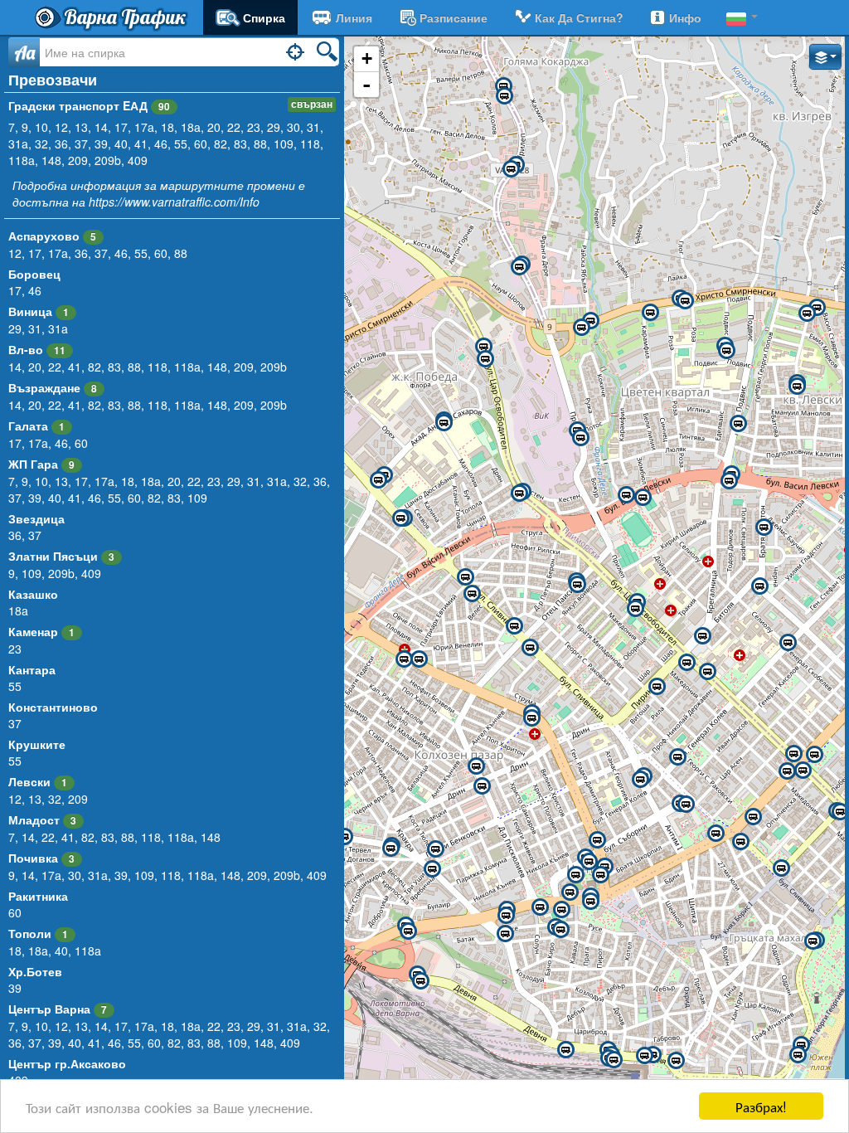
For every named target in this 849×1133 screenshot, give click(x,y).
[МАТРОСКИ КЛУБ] (569, 892)
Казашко (33, 594)
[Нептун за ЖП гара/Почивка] (640, 780)
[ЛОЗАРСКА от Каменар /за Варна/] (519, 267)
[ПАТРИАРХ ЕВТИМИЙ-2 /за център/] (404, 659)
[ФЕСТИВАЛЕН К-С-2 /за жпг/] (812, 941)
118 (310, 143)
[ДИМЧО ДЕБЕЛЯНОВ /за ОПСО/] (561, 910)
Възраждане (44, 387)
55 (180, 143)
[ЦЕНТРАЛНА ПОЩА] (589, 862)
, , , (48, 443)
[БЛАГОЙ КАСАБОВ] (505, 934)
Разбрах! (761, 1106)
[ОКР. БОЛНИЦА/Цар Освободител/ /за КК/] (707, 672)
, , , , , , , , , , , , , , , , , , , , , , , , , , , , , (169, 1034)
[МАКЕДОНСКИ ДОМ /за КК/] (540, 907)
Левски (29, 781)
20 (214, 127)
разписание (454, 17)
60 (200, 143)
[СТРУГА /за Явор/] (519, 493)
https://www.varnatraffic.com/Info (174, 201)
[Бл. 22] (817, 308)
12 (61, 127)
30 (293, 127)
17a (144, 127)
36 (61, 143)
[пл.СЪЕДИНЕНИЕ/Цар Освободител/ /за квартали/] (793, 754)
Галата (28, 425)
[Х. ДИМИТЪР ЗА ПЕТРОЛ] (726, 351)
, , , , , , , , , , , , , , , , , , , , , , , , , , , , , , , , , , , (165, 143)
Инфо (685, 17)
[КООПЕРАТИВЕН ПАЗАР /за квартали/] (476, 766)
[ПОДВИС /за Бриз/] (685, 301)
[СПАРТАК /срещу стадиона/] (626, 495)
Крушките (36, 744)
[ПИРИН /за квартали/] (657, 687)
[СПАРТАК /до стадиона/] (642, 498)
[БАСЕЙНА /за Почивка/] (797, 1055)
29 (273, 127)
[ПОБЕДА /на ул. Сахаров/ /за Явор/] (443, 423)
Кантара (32, 669)
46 (160, 143)
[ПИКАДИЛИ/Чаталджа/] (759, 586)
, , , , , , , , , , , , (167, 875)
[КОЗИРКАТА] (590, 901)
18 (167, 127)
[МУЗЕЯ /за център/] (715, 833)
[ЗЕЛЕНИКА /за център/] (738, 424)
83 (240, 143)
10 (41, 127)
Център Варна (49, 1008)
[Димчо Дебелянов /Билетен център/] (560, 930)
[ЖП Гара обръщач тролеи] (676, 1061)
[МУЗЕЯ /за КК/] (753, 817)
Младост (34, 819)
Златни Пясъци (53, 555)
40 (121, 143)
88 (260, 143)
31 (313, 127)
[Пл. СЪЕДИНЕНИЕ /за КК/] (814, 755)
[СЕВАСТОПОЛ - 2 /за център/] (781, 868)
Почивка (33, 857)
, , (38, 328)
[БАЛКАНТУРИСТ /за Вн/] (511, 169)
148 (51, 160)
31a (18, 143)
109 (284, 143)
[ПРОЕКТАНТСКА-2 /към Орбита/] (635, 609)
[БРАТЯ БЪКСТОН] (763, 527)
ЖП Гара (33, 463)
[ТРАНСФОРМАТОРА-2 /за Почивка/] (472, 594)
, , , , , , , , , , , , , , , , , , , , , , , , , (169, 489)
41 (141, 143)
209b (108, 160)
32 (41, 143)
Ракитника (38, 895)
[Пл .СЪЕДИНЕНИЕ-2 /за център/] (787, 771)
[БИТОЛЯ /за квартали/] (702, 636)
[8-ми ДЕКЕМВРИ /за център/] (408, 931)
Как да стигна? (579, 17)
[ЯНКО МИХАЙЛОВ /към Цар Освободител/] (577, 585)
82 (220, 143)
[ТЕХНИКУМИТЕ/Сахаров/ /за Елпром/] (378, 480)
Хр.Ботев (35, 971)
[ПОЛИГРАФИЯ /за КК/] (506, 916)
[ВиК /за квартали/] (580, 438)
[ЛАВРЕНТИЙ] (432, 869)
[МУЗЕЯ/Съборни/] (686, 804)
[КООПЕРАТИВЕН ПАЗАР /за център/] (482, 786)
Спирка (264, 17)
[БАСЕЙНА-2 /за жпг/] (801, 1045)
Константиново (53, 706)
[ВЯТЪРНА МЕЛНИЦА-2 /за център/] (590, 321)
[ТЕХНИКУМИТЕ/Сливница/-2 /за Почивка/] (400, 518)
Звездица (36, 518)
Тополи (29, 933)
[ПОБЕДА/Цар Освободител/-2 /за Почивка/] (485, 359)
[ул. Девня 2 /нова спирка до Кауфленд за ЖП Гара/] (420, 981)
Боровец (34, 273)
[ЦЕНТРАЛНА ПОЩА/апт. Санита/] (597, 840)
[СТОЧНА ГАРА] (565, 1050)
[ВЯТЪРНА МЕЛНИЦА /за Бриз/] (581, 328)
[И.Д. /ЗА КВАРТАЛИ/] (575, 875)
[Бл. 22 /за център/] (807, 313)
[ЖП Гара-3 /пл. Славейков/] (644, 1056)
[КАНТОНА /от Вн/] (503, 86)
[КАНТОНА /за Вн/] (504, 96)
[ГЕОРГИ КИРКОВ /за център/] (435, 849)
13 (81, 127)
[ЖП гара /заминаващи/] (613, 1060)
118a (21, 160)
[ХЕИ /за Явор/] (729, 481)
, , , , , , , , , (114, 837)
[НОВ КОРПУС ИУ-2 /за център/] (797, 386)
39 (101, 143)
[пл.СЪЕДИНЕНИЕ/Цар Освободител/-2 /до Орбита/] (802, 770)
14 (101, 127)
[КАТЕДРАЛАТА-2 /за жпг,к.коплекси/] (600, 875)
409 (138, 160)
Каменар (33, 631)
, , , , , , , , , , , (147, 366)
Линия (354, 17)
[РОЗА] (650, 313)
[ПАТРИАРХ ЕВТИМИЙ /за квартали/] (419, 659)
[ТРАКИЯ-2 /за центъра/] (531, 718)
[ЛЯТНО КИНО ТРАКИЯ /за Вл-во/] (514, 626)
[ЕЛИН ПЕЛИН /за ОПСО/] (344, 837)
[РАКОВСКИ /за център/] (677, 757)
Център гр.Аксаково (67, 1063)
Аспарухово (44, 235)
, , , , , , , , (97, 253)
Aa (24, 52)
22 (233, 127)
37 (81, 143)
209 (78, 160)
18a (191, 127)
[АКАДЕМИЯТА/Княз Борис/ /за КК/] (840, 812)
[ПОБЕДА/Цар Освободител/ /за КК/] (483, 347)
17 (121, 127)
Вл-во (25, 349)
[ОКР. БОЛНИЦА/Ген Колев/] (788, 643)
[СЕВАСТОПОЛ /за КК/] (740, 842)
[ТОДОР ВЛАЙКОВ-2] (390, 848)
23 (253, 127)
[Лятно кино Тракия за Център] (530, 648)
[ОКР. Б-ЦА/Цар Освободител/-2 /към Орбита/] (686, 663)
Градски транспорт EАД (89, 105)
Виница (30, 311)
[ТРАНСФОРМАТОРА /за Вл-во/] (465, 577)
